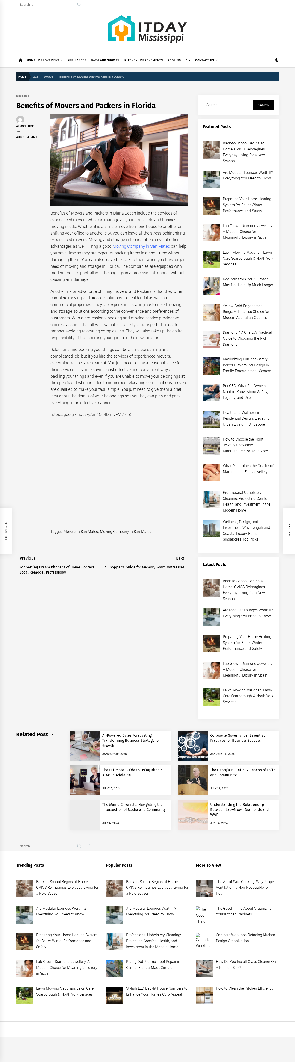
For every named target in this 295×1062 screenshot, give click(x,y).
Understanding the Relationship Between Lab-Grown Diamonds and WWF (239, 809)
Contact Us (204, 60)
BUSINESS (22, 96)
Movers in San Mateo (81, 532)
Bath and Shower (105, 60)
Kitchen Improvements (143, 60)
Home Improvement (43, 60)
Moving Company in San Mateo (125, 532)
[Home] (20, 60)
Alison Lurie (25, 126)
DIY (188, 60)
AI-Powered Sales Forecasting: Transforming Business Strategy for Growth (131, 740)
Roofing (174, 60)
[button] (277, 60)
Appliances (76, 60)
